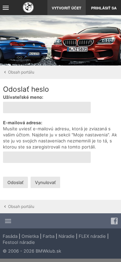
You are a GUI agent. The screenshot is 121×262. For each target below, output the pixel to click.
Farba (48, 236)
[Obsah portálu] (28, 8)
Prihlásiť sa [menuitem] (104, 7)
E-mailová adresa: (22, 122)
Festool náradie (19, 242)
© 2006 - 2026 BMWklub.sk (32, 251)
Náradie (66, 236)
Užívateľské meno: (23, 97)
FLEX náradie (92, 236)
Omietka (30, 236)
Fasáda (10, 236)
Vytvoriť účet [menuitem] (66, 7)
